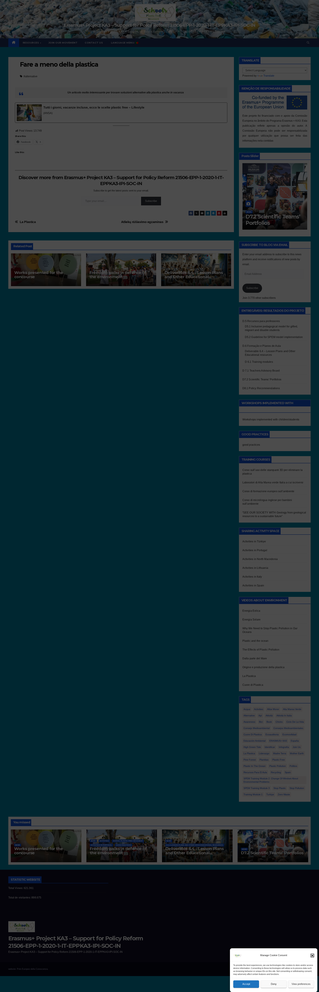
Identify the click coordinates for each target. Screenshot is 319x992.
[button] (312, 955)
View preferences (301, 984)
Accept (246, 984)
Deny (274, 984)
